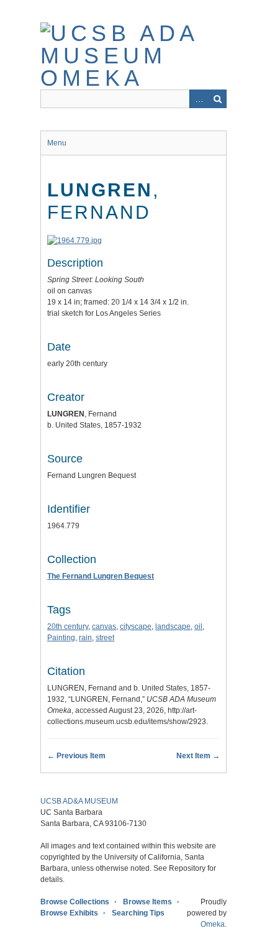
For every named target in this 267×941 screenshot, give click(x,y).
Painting (61, 637)
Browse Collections (74, 901)
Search (217, 99)
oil (198, 626)
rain (85, 637)
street (105, 637)
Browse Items (147, 901)
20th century (67, 626)
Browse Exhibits (69, 913)
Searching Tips (138, 913)
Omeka (213, 924)
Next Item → (198, 755)
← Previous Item (76, 755)
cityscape (136, 626)
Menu (56, 143)
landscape (173, 626)
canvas (104, 626)
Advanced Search (198, 99)
